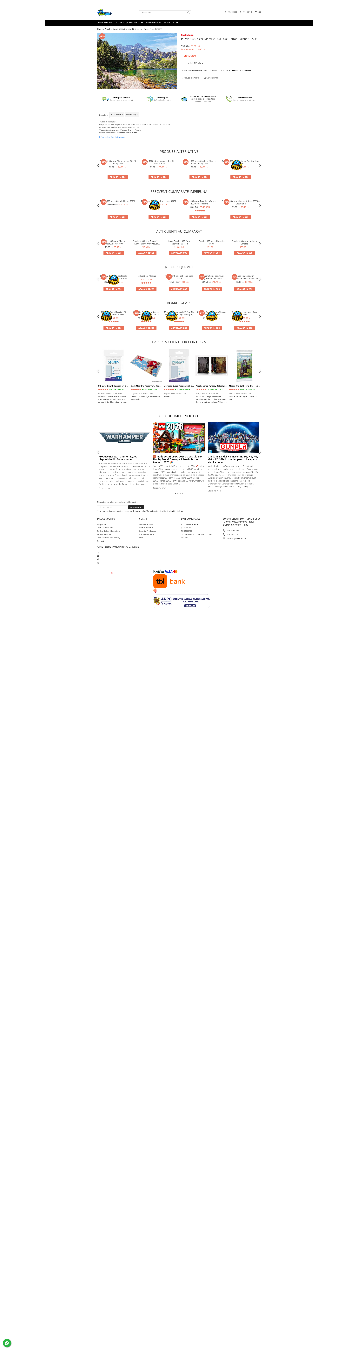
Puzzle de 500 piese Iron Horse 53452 (158, 201)
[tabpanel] (137, 61)
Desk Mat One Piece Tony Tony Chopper (150, 386)
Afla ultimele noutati (179, 416)
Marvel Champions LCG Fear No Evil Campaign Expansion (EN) (179, 313)
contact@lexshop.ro (236, 538)
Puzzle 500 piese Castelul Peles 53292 (117, 201)
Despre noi (101, 524)
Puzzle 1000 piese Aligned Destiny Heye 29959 (240, 162)
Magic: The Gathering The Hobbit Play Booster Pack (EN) (256, 386)
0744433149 (232, 534)
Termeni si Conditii (105, 527)
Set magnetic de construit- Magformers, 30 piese (211, 277)
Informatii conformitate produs (112, 137)
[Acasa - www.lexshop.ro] (111, 12)
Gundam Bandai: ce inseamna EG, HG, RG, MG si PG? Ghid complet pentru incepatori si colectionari (233, 459)
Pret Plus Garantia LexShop (155, 22)
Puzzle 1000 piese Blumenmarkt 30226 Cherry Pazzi (118, 162)
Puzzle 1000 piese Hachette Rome (212, 242)
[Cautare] (188, 12)
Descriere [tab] (103, 115)
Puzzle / (109, 29)
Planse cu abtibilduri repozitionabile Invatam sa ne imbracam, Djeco (244, 277)
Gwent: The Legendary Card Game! (244, 313)
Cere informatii (212, 77)
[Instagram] (98, 562)
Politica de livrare (104, 534)
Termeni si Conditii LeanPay (108, 537)
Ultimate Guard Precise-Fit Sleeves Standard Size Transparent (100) (113, 313)
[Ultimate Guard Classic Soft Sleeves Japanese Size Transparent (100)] (113, 365)
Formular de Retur (146, 534)
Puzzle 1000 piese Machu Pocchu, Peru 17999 (113, 242)
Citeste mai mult (105, 488)
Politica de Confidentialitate (171, 511)
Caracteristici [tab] (117, 114)
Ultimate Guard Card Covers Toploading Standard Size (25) (146, 313)
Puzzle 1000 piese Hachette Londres (244, 242)
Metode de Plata (146, 524)
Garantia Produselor (147, 531)
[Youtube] (98, 556)
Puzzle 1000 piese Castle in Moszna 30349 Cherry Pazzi (199, 162)
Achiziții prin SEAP (129, 22)
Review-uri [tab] (131, 114)
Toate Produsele (106, 22)
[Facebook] (98, 553)
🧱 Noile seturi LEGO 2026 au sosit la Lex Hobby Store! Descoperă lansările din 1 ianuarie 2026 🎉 (177, 459)
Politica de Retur (146, 527)
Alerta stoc (196, 62)
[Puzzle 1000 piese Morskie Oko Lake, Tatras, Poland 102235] (137, 61)
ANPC (141, 537)
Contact (100, 541)
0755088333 (232, 530)
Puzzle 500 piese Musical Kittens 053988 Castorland (241, 202)
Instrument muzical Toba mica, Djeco (179, 277)
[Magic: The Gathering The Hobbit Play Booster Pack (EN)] (244, 365)
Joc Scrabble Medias (146, 276)
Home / (100, 29)
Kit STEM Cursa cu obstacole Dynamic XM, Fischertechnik (113, 277)
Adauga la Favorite (191, 77)
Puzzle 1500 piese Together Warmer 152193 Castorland (199, 202)
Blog (175, 22)
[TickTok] (98, 559)
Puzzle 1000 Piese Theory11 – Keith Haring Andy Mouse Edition (146, 242)
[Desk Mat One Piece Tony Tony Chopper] (146, 365)
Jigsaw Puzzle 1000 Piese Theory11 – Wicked (179, 242)
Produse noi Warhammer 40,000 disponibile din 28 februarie (118, 458)
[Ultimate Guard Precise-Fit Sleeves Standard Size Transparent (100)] (179, 365)
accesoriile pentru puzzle (127, 132)
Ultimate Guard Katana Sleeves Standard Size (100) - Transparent (211, 313)
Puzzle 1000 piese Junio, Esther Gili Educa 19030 (158, 162)
